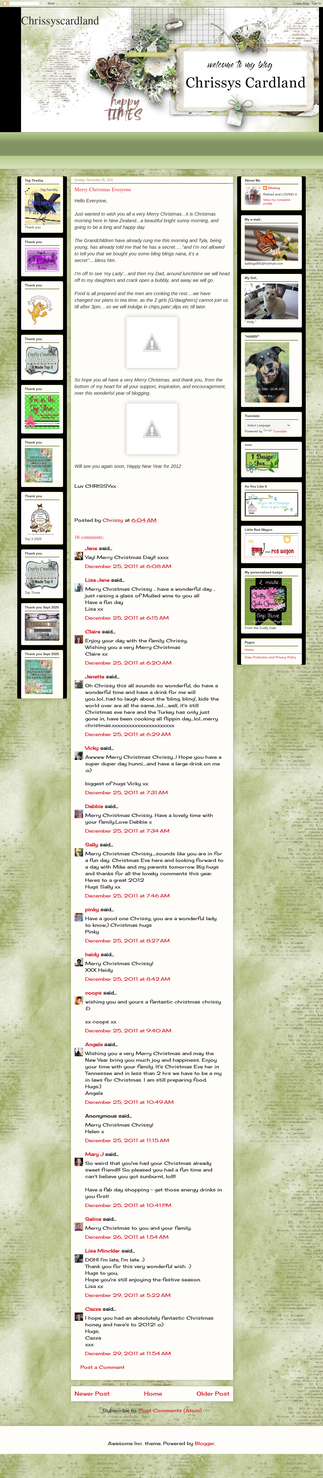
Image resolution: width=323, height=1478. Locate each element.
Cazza (93, 1309)
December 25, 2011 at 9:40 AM (128, 1031)
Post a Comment (102, 1367)
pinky (92, 909)
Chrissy (274, 188)
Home (153, 1393)
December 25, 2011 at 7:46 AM (127, 896)
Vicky (92, 748)
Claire (92, 632)
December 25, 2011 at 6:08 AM (128, 566)
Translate (280, 431)
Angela (94, 1044)
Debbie (94, 806)
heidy (92, 954)
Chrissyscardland (60, 19)
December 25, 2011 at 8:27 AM (127, 941)
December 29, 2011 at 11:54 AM (128, 1353)
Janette (94, 676)
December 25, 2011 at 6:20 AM (128, 663)
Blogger (204, 1443)
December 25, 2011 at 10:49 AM (129, 1102)
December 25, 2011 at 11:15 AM (127, 1140)
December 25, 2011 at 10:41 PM (128, 1205)
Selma (93, 1219)
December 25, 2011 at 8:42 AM (127, 979)
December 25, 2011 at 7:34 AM (127, 831)
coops (93, 993)
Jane (91, 548)
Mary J (94, 1154)
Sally (91, 845)
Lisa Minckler (102, 1251)
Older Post (213, 1393)
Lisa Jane (97, 580)
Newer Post (92, 1393)
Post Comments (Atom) (170, 1410)
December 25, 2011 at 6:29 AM (128, 734)
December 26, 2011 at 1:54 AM (127, 1237)
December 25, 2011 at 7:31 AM (126, 792)
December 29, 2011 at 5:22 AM (128, 1295)
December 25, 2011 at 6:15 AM (127, 618)
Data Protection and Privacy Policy (270, 657)
